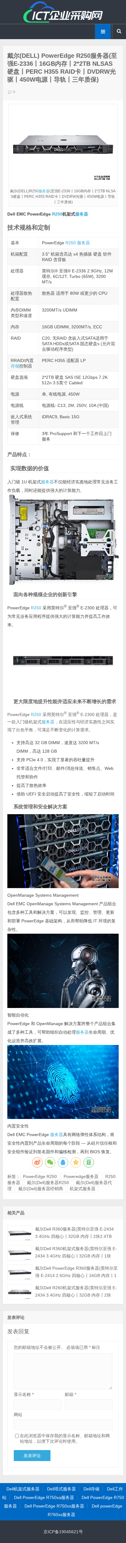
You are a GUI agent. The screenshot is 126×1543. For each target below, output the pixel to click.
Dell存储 (91, 1488)
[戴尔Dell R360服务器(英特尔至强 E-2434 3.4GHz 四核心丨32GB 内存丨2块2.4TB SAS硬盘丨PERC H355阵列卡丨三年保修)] (19, 1233)
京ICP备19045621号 (63, 1531)
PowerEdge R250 (40, 1176)
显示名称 (24, 1394)
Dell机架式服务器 (22, 1488)
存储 (15, 366)
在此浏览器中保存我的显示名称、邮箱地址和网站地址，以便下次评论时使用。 (65, 1438)
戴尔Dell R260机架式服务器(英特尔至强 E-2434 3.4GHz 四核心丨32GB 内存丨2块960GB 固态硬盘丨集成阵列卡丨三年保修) (76, 1295)
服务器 (44, 191)
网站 (18, 1414)
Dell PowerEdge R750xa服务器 (44, 1497)
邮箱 (70, 1394)
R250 (57, 214)
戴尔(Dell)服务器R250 (48, 1182)
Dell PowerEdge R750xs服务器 (54, 1506)
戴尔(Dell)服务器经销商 (40, 1188)
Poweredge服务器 (81, 1176)
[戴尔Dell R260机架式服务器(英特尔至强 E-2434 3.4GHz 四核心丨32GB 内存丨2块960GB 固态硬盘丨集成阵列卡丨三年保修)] (19, 1292)
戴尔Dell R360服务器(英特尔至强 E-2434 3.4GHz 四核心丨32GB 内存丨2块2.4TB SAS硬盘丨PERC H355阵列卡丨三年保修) (75, 1236)
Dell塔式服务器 (61, 1488)
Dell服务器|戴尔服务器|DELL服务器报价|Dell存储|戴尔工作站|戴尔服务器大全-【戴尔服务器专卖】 (63, 12)
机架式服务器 (82, 1188)
